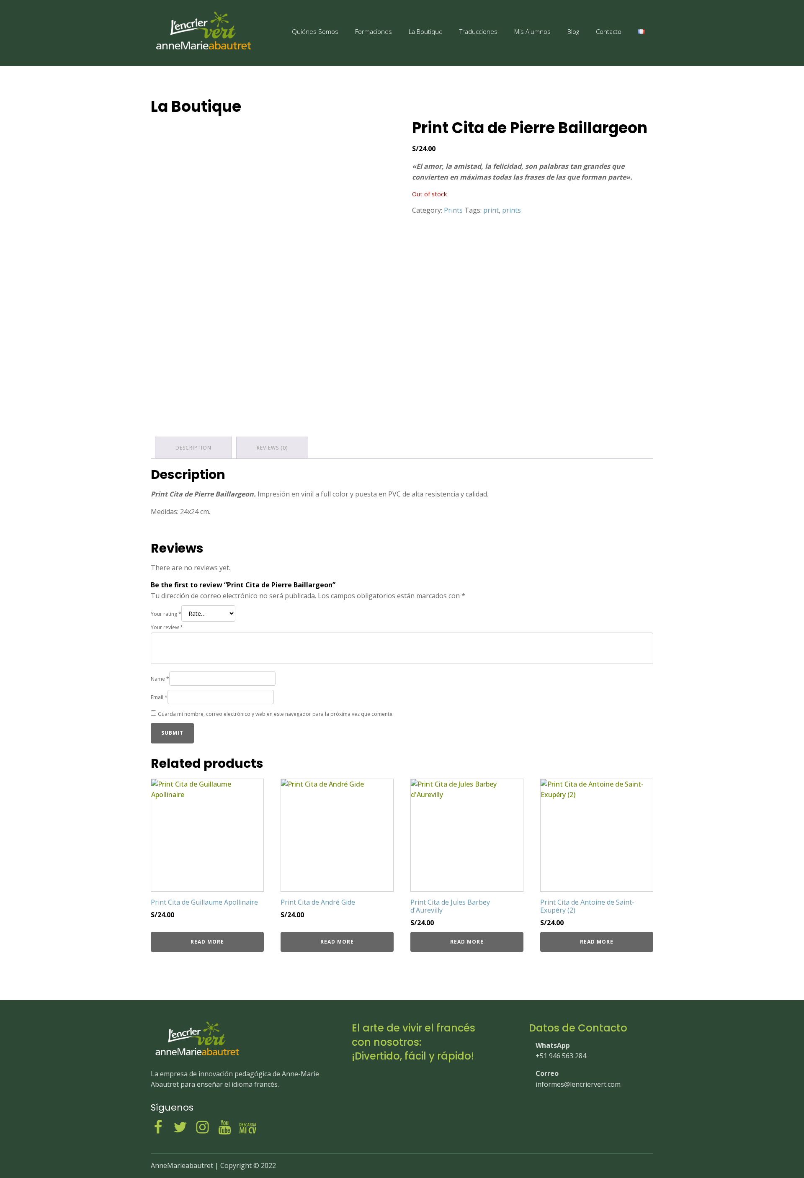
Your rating (166, 613)
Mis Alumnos (532, 31)
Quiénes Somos (315, 31)
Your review (167, 627)
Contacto (608, 31)
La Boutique (426, 31)
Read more (207, 941)
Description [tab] (193, 447)
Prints (453, 210)
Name (160, 678)
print (491, 210)
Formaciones (373, 31)
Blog (573, 31)
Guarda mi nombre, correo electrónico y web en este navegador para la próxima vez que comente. (276, 714)
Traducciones (478, 31)
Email (159, 697)
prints (511, 210)
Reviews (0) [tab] (272, 447)
